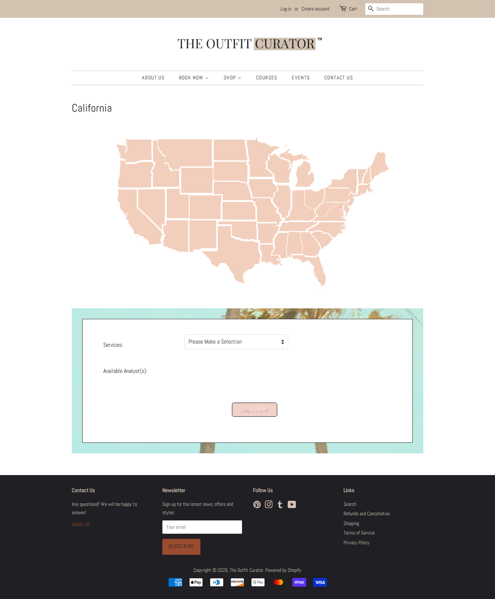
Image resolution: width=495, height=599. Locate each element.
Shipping (351, 523)
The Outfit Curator (246, 570)
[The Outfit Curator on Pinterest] (257, 506)
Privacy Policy (357, 543)
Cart (353, 8)
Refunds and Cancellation (367, 514)
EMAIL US (81, 524)
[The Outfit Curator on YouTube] (292, 506)
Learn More (254, 410)
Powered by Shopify (283, 570)
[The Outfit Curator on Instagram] (269, 506)
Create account (315, 8)
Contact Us (338, 77)
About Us (153, 77)
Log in (285, 8)
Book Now (192, 77)
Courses (267, 77)
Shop (231, 77)
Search (350, 504)
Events (301, 77)
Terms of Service (359, 533)
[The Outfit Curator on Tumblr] (280, 506)
